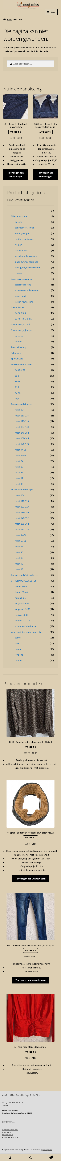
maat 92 (19, 478)
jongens (19, 335)
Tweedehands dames (21, 364)
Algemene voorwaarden (10, 1130)
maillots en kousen (24, 238)
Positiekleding (18, 347)
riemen (18, 244)
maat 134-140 (22, 426)
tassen (18, 273)
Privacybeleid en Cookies (10, 1137)
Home (9, 19)
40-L (17, 387)
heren (18, 649)
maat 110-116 (22, 415)
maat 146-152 (22, 432)
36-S (17, 375)
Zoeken (30, 1157)
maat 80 (19, 466)
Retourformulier (7, 1135)
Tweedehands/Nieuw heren (24, 575)
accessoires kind (23, 284)
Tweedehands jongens (22, 404)
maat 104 (19, 409)
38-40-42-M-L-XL (23, 318)
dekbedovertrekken (24, 227)
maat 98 (19, 483)
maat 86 (19, 472)
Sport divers (17, 358)
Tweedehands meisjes (22, 489)
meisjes (19, 341)
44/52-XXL (20, 398)
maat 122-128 (22, 421)
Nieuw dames (17, 307)
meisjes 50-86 (22, 614)
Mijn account (10, 1157)
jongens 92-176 (22, 609)
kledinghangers (23, 233)
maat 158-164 (22, 438)
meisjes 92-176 (22, 620)
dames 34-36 (21, 586)
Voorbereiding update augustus (26, 632)
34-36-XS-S (20, 313)
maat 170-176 (22, 444)
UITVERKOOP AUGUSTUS (23, 580)
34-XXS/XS (20, 370)
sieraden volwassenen (26, 256)
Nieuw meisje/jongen (21, 330)
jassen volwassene (24, 301)
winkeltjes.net (47, 1150)
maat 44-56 (20, 449)
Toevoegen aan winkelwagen (16, 174)
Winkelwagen (47, 1156)
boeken (18, 221)
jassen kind (20, 295)
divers (18, 643)
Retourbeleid (6, 1132)
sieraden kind (21, 250)
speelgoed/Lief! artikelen (27, 267)
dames (18, 637)
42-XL (17, 392)
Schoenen (16, 352)
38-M (17, 381)
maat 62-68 (20, 455)
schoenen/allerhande (25, 626)
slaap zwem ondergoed (26, 261)
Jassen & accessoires (21, 278)
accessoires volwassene (26, 290)
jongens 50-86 (22, 603)
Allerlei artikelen (19, 216)
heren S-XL (20, 597)
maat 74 (19, 461)
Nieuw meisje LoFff (20, 324)
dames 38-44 (21, 592)
